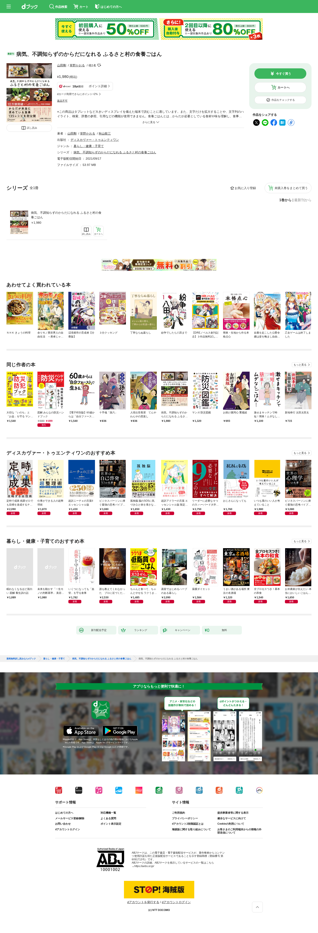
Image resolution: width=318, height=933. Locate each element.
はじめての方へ (64, 812)
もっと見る (300, 364)
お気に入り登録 (245, 188)
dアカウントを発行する (143, 902)
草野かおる (77, 65)
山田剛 (61, 65)
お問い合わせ (63, 823)
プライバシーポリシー (185, 818)
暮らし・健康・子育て (89, 146)
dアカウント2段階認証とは (188, 823)
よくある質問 (108, 818)
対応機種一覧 (108, 812)
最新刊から (303, 200)
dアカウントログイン (67, 829)
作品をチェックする (283, 99)
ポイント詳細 (98, 86)
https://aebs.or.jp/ (144, 866)
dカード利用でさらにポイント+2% (77, 94)
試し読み (32, 127)
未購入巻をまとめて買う (291, 188)
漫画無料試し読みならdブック (21, 659)
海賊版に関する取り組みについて (191, 829)
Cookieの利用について (230, 823)
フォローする (99, 65)
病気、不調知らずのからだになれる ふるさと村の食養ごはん (66, 215)
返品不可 (62, 100)
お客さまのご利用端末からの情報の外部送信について (239, 831)
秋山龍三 (105, 133)
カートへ (284, 87)
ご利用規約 (178, 812)
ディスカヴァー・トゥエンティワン (95, 139)
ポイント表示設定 (111, 823)
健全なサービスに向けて (231, 818)
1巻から (285, 200)
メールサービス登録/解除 (69, 818)
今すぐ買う (283, 73)
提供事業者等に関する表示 (233, 812)
